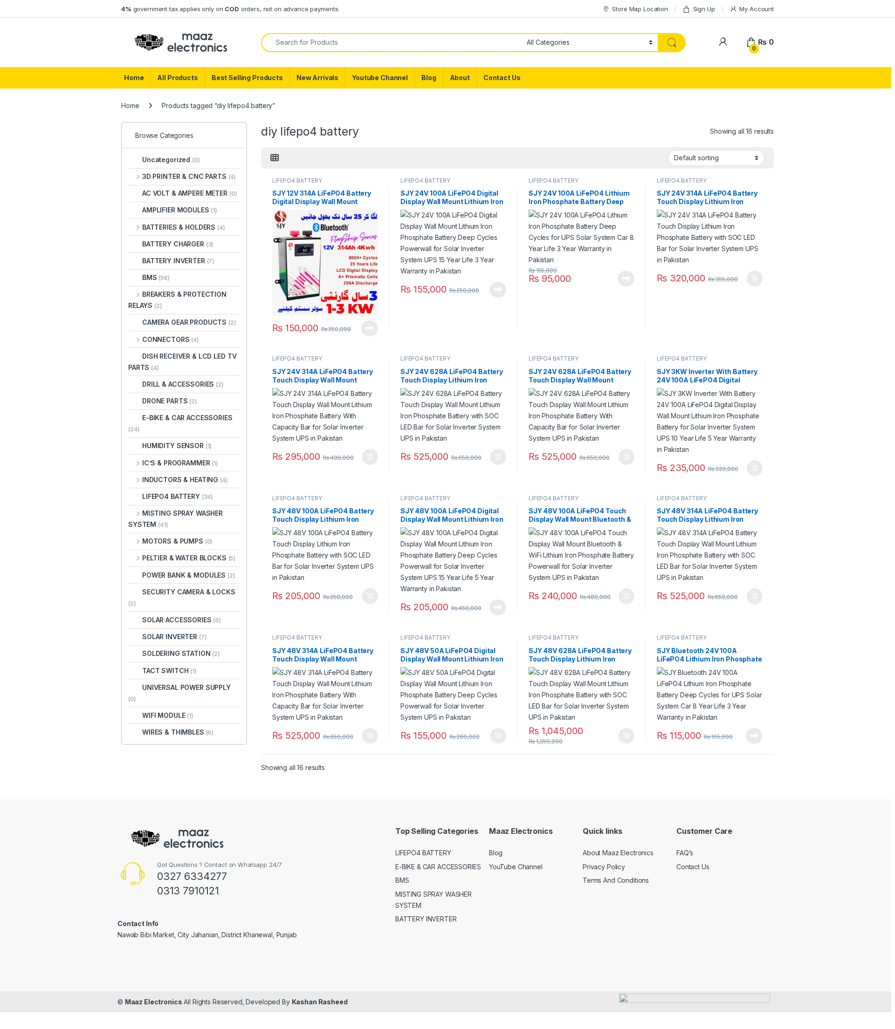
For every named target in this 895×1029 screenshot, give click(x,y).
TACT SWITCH (169, 671)
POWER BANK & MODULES (188, 575)
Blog (428, 78)
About (460, 78)
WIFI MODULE (167, 715)
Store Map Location (640, 9)
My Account (756, 9)
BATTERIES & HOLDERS (183, 227)
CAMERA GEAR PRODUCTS (189, 322)
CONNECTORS (170, 339)
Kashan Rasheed (320, 1002)
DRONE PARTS (169, 401)
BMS (156, 277)
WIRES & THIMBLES (177, 732)
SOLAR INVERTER (174, 637)
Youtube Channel (380, 78)
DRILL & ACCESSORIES (183, 384)
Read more (369, 328)
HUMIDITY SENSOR (177, 446)
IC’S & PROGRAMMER (180, 463)
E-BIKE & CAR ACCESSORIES (180, 423)
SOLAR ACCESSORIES (181, 620)
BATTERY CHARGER (177, 244)
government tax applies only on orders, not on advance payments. (230, 9)
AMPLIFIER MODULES (179, 210)
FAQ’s (684, 853)
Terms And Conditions (616, 880)
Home (134, 78)
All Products (177, 78)
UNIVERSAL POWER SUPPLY (179, 692)
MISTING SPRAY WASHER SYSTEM (175, 518)
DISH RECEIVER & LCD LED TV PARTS (182, 361)
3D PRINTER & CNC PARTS (189, 176)
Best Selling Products (247, 78)
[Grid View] (274, 158)
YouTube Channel (516, 867)
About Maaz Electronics (618, 853)
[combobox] (391, 42)
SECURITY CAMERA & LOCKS (181, 597)
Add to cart (755, 278)
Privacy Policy (604, 867)
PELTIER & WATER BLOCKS (188, 558)
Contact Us (502, 78)
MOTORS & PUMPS (177, 541)
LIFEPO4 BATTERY (297, 180)
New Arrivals (317, 78)
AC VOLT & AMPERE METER (189, 193)
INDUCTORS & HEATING (185, 480)
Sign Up (704, 9)
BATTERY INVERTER (178, 261)
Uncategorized (171, 160)
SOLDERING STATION (181, 653)
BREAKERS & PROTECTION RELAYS (177, 299)
